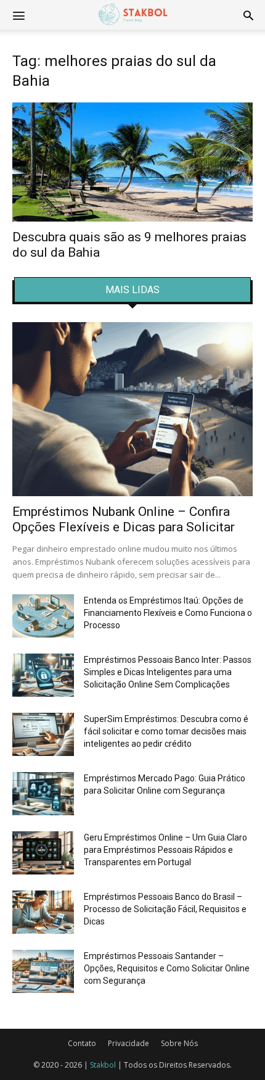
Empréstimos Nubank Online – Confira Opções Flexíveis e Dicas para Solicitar (123, 519)
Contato (82, 1043)
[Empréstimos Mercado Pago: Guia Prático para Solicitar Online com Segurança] (43, 793)
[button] (248, 15)
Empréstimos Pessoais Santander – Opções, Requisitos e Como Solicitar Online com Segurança (167, 968)
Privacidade (128, 1043)
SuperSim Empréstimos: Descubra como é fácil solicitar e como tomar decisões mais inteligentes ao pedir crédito (166, 731)
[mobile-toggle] (18, 15)
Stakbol (103, 1065)
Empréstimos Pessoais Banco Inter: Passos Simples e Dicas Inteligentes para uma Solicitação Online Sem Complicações (167, 672)
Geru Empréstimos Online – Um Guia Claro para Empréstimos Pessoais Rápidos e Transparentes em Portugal (165, 850)
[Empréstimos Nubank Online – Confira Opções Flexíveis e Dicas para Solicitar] (132, 409)
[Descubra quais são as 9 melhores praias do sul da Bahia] (132, 162)
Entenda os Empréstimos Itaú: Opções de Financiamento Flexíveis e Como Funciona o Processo (168, 613)
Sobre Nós (179, 1043)
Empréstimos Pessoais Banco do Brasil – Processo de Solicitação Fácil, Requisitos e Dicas (165, 909)
